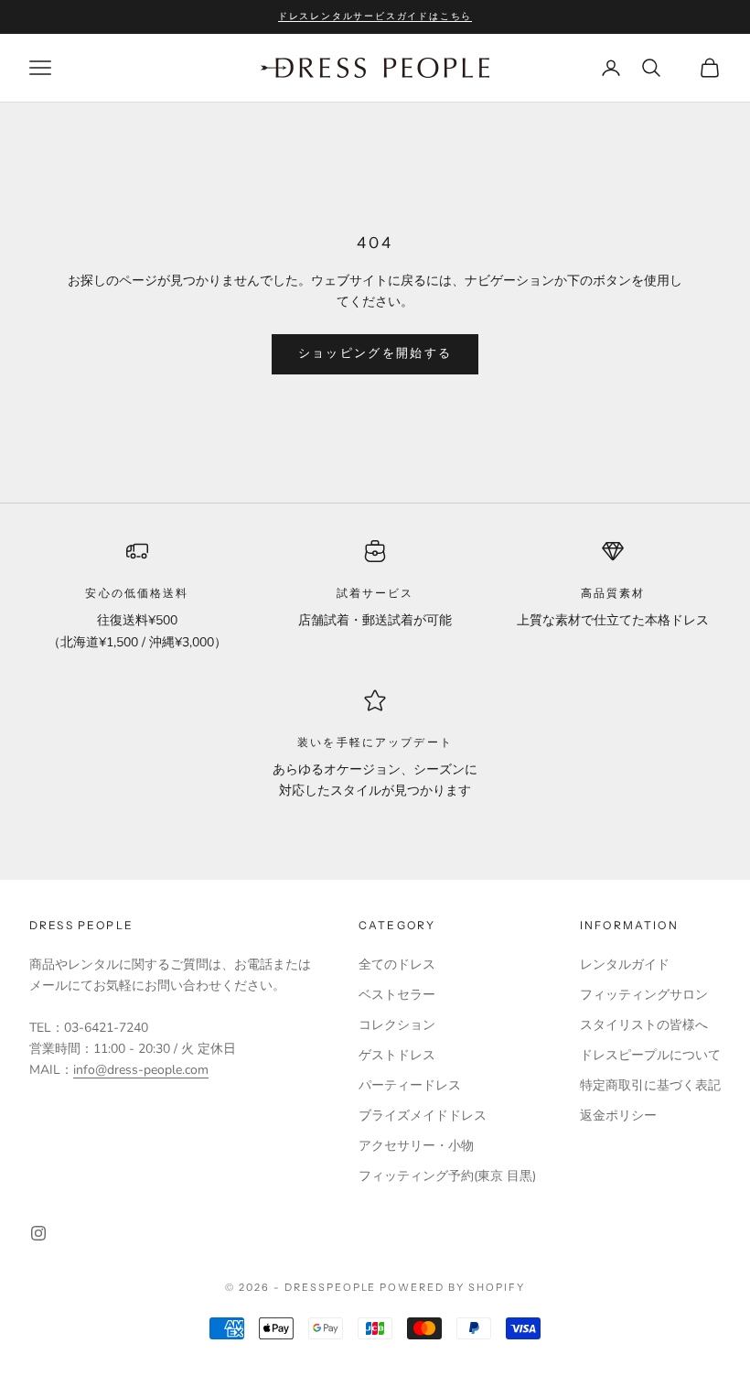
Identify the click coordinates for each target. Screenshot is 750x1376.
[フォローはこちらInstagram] (38, 1233)
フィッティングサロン (644, 994)
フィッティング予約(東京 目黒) (447, 1176)
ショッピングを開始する (375, 353)
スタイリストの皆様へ (644, 1025)
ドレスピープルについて (650, 1055)
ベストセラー (397, 994)
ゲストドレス (397, 1055)
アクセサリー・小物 (416, 1145)
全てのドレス (397, 964)
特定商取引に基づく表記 (650, 1085)
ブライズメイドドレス (423, 1115)
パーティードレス (410, 1085)
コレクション (397, 1025)
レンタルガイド (625, 964)
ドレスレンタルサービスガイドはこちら (375, 16)
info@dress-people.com (141, 1069)
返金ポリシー (618, 1115)
